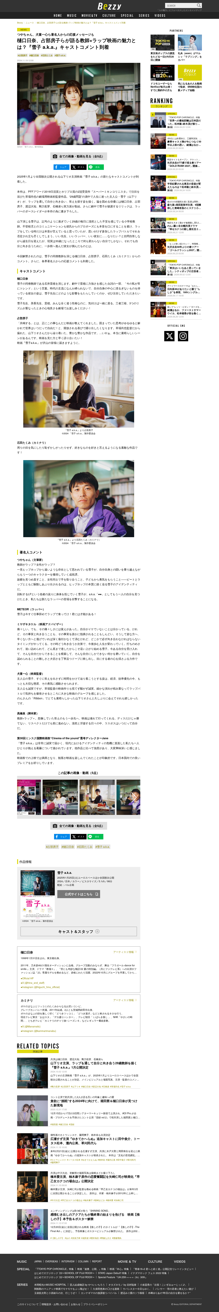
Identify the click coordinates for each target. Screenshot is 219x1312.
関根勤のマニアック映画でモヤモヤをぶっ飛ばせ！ (61, 1289)
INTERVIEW (67, 1261)
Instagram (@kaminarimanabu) (39, 1031)
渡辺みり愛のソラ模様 (132, 1293)
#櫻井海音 (94, 1238)
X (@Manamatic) (31, 1026)
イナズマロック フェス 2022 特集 (148, 1273)
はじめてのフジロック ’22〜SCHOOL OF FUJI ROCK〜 (64, 1277)
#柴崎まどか (99, 1200)
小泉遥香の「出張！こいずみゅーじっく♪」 (163, 1284)
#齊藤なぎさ (105, 1238)
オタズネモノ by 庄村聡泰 (122, 1284)
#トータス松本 (73, 1160)
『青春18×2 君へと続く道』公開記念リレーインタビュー (163, 1269)
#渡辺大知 (96, 1086)
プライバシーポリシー (95, 1304)
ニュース (30, 22)
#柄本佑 (101, 1160)
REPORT (97, 1261)
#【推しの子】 (57, 1238)
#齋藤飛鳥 (116, 1238)
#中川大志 (55, 1200)
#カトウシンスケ (58, 1160)
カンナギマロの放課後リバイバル (99, 1293)
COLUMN (83, 1261)
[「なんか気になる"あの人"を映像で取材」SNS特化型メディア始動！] (190, 73)
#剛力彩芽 (55, 1086)
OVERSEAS (51, 1261)
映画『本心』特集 (119, 1269)
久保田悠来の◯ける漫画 (106, 1289)
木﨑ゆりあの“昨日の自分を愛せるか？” (169, 1293)
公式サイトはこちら (79, 894)
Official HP (28, 978)
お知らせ (75, 1304)
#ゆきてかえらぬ (89, 1160)
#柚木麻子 (88, 1200)
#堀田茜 (54, 1124)
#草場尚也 (114, 1086)
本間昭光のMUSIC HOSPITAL (50, 1284)
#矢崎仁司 (119, 1200)
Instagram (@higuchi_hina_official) (41, 987)
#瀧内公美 (110, 1160)
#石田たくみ (47, 55)
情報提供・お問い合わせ (55, 1304)
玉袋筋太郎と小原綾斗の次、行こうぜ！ (55, 1293)
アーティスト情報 (123, 952)
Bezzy (20, 22)
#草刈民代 (131, 1160)
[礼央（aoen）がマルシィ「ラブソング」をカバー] (190, 42)
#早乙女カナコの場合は (71, 1200)
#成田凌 (85, 1238)
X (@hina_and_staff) (33, 982)
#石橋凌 (105, 1086)
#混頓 (71, 1124)
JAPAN (38, 1261)
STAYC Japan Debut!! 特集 (112, 1273)
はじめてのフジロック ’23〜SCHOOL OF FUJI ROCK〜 (64, 1273)
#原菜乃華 (75, 1238)
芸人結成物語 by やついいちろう (87, 1284)
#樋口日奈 (34, 55)
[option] (60, 797)
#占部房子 (22, 55)
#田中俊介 (121, 1160)
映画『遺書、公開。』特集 (91, 1269)
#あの (67, 1238)
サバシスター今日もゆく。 (137, 1289)
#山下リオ (75, 1086)
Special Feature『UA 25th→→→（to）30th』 (122, 1277)
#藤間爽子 (55, 1162)
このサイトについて (28, 1304)
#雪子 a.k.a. (60, 55)
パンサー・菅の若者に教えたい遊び (174, 1289)
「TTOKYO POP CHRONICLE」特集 (54, 1269)
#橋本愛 (109, 1200)
